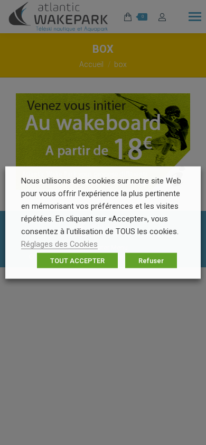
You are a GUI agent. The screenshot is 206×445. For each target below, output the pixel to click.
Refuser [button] (151, 261)
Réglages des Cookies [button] (59, 244)
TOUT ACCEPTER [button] (77, 261)
